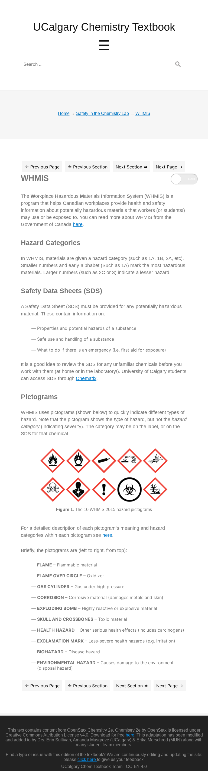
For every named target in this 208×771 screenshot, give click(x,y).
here (78, 224)
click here (87, 759)
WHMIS (35, 178)
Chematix (86, 378)
